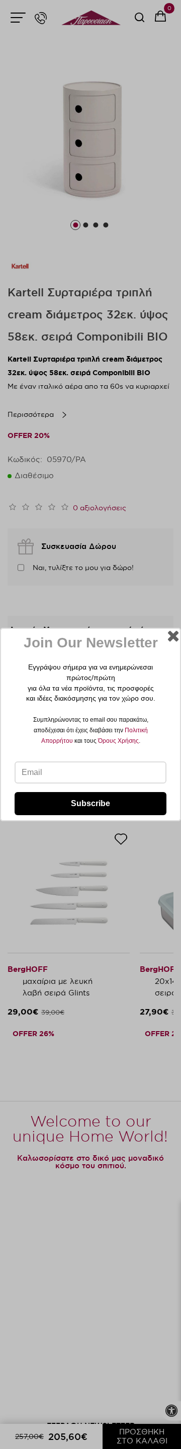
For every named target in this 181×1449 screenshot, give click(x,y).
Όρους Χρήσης (118, 740)
